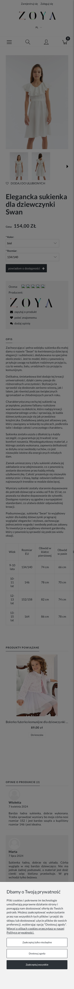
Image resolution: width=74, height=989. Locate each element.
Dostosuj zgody (37, 953)
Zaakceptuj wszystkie (37, 964)
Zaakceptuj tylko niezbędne (37, 942)
